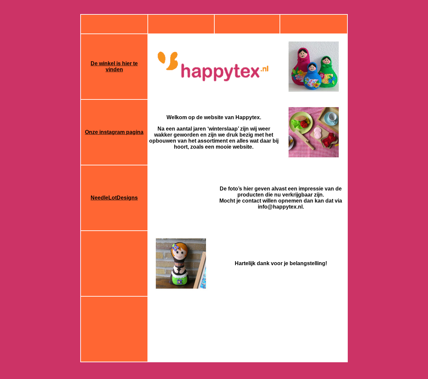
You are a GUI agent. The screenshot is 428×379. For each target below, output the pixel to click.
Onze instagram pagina (114, 132)
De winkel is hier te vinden (114, 66)
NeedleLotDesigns (114, 198)
